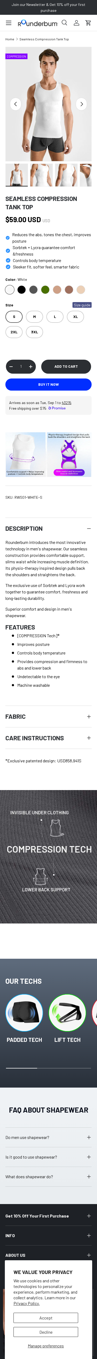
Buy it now (48, 384)
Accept (46, 1317)
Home (9, 39)
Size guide (82, 305)
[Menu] (9, 23)
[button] (88, 23)
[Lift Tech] (67, 1013)
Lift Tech (67, 1039)
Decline (46, 1332)
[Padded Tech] (24, 1013)
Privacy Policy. (26, 1303)
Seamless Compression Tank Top (44, 39)
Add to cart (66, 366)
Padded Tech (24, 1039)
